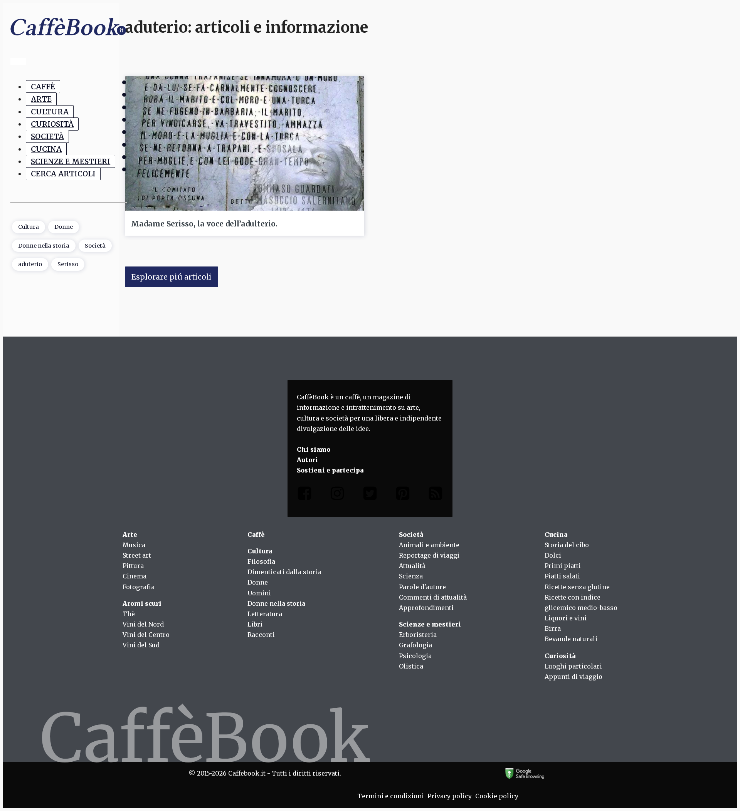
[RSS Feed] (435, 495)
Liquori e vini (566, 618)
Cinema (134, 576)
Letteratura (264, 614)
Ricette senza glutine (577, 587)
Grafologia (415, 645)
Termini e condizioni (390, 796)
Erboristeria (418, 634)
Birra (553, 628)
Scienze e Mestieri (70, 161)
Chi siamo (313, 449)
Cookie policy (496, 796)
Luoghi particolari (573, 666)
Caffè (43, 86)
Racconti (261, 634)
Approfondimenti (426, 608)
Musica (134, 545)
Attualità (412, 566)
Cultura (50, 111)
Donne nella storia (43, 245)
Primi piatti (563, 566)
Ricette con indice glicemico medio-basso (581, 602)
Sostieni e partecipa (330, 470)
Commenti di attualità (433, 597)
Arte (41, 99)
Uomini (259, 593)
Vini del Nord (143, 624)
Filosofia (261, 561)
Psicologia (415, 656)
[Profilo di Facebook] (304, 495)
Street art (137, 555)
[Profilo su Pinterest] (402, 495)
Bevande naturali (571, 639)
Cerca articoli (63, 173)
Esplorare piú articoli (171, 277)
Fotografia (139, 587)
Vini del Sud (141, 645)
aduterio (30, 264)
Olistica (411, 666)
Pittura (133, 566)
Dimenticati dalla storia (284, 572)
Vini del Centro (146, 634)
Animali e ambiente (429, 545)
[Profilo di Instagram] (337, 495)
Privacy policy (449, 796)
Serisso (67, 264)
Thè (129, 614)
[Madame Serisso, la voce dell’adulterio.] (244, 143)
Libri (254, 624)
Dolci (553, 555)
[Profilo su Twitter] (370, 495)
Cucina (46, 148)
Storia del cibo (567, 545)
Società (47, 136)
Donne (63, 226)
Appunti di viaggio (573, 676)
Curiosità (52, 124)
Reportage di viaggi (429, 555)
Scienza (411, 576)
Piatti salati (562, 576)
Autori (307, 460)
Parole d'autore (422, 587)
